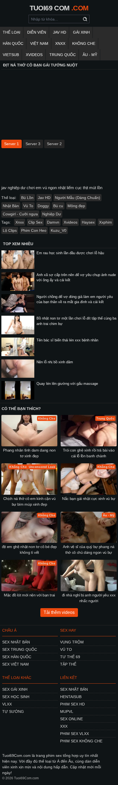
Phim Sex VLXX (74, 733)
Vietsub (11, 54)
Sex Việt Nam (15, 664)
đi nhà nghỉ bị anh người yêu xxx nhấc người (89, 598)
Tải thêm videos (59, 612)
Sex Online (71, 719)
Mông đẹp (76, 206)
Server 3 (33, 144)
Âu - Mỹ (90, 54)
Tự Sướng (13, 711)
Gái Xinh (81, 32)
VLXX (7, 704)
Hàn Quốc (13, 43)
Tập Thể (68, 664)
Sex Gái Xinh (14, 689)
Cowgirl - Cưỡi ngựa (20, 214)
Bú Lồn (27, 197)
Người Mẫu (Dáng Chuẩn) (77, 197)
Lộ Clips (10, 230)
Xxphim (105, 222)
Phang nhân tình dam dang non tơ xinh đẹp (29, 453)
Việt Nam (39, 43)
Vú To (28, 206)
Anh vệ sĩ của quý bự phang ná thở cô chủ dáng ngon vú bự (88, 549)
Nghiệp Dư (51, 214)
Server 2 (54, 144)
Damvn (53, 222)
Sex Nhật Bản (16, 642)
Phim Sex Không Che (81, 741)
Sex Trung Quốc (19, 649)
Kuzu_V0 (58, 230)
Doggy (43, 206)
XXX (64, 726)
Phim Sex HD (72, 704)
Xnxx (60, 43)
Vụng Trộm (72, 642)
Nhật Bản (11, 206)
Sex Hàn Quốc (16, 657)
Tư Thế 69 (70, 657)
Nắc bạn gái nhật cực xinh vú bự (88, 498)
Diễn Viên (36, 32)
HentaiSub (71, 697)
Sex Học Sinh (15, 697)
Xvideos (34, 54)
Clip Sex (35, 222)
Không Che (83, 43)
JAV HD (59, 32)
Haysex (88, 222)
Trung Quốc (62, 54)
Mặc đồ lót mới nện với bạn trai (29, 595)
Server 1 (11, 144)
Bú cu (58, 206)
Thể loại (11, 32)
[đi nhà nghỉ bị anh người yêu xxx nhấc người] (89, 575)
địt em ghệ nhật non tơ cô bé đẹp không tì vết (29, 549)
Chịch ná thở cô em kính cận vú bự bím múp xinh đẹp (29, 501)
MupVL (66, 711)
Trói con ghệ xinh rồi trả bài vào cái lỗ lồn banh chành (88, 453)
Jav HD (44, 197)
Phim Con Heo (33, 230)
